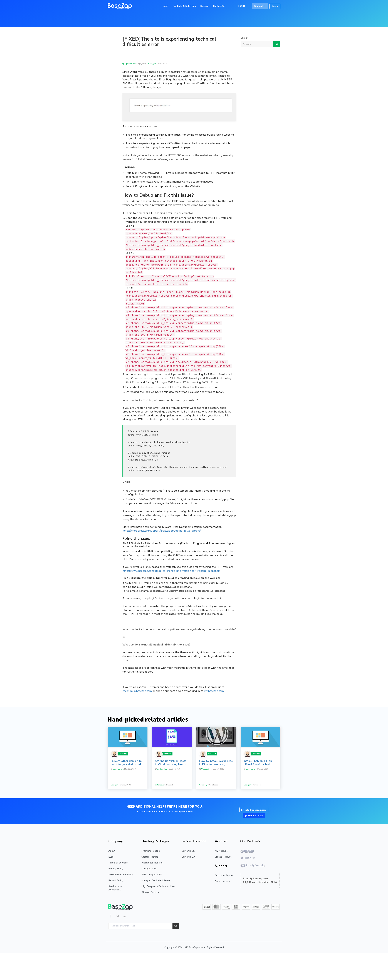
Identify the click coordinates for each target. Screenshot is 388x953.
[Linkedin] (126, 916)
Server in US (188, 851)
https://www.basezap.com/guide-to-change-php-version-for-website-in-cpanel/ (171, 571)
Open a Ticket (255, 815)
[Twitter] (119, 916)
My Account (221, 851)
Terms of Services (118, 862)
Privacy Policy (115, 868)
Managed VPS (149, 868)
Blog (111, 856)
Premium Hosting (150, 851)
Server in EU (188, 856)
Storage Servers (150, 892)
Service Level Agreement (115, 888)
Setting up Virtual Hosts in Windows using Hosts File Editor (170, 762)
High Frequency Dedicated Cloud (158, 886)
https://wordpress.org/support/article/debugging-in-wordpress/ (161, 530)
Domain (204, 6)
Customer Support (224, 875)
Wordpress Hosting (151, 862)
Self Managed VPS (151, 874)
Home (165, 6)
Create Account (223, 856)
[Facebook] (112, 916)
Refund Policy (115, 880)
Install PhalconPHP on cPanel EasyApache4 (258, 762)
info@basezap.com (255, 809)
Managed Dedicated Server (156, 880)
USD (243, 6)
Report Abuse (222, 881)
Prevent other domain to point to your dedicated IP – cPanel (127, 762)
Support (259, 6)
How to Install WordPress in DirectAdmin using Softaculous (216, 762)
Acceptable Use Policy (120, 874)
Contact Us (219, 6)
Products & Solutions (184, 6)
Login (275, 6)
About (111, 851)
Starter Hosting (149, 856)
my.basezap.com (214, 691)
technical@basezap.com (137, 691)
